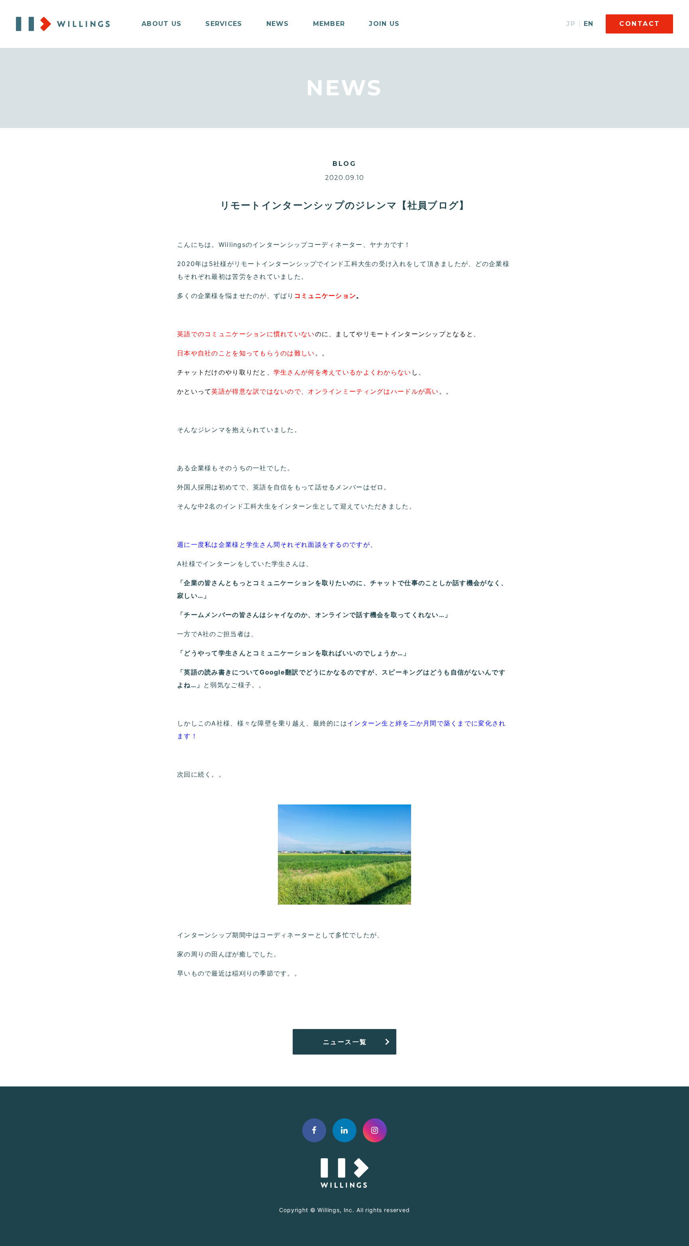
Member (329, 24)
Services (223, 24)
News (277, 24)
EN (589, 24)
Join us (384, 24)
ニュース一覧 (345, 1042)
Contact (639, 24)
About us (161, 24)
